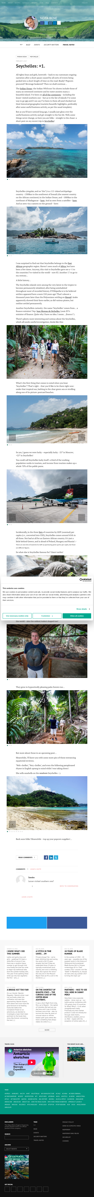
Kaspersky (66, 1130)
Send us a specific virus (71, 1126)
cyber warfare (11, 1096)
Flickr (39, 1189)
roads (8, 1105)
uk (69, 1105)
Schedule (25, 3)
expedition (29, 1096)
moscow (9, 1102)
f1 (36, 1096)
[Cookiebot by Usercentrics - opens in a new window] (81, 580)
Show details (81, 609)
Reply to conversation (69, 886)
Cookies (65, 1141)
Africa (63, 266)
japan (24, 1099)
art (28, 1094)
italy (7, 1099)
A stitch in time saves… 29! (43, 952)
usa (73, 1105)
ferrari (51, 1096)
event (21, 1096)
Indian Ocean (26, 88)
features (43, 1096)
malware (80, 1099)
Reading (34, 3)
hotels (64, 1096)
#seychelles (34, 56)
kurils (52, 1099)
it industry (16, 1099)
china (65, 1094)
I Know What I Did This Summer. (16, 952)
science (23, 1105)
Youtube (32, 1189)
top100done (61, 1105)
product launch (75, 1102)
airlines (15, 1094)
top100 (51, 1105)
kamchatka (33, 1099)
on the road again (39, 1102)
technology (32, 1105)
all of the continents (52, 94)
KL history (43, 1099)
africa (8, 1094)
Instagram (50, 23)
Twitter (46, 23)
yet (26, 100)
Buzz (28, 45)
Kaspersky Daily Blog (70, 1133)
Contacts (54, 3)
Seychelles (49, 121)
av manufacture (48, 1094)
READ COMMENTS (26, 857)
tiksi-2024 (43, 1105)
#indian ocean (22, 56)
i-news (72, 1096)
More (47, 1030)
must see (26, 1102)
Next (81, 172)
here (42, 200)
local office (61, 1099)
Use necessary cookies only (17, 616)
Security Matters (51, 45)
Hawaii (68, 297)
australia (35, 1094)
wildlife (8, 1107)
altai (23, 1094)
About (10, 3)
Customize (45, 616)
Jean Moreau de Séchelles (48, 311)
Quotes (17, 3)
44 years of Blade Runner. (74, 952)
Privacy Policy (68, 1122)
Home (4, 3)
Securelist (66, 1137)
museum (17, 1102)
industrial (81, 1096)
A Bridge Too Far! (18, 989)
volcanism (82, 1105)
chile (59, 1094)
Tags (47, 3)
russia (15, 1105)
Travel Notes (68, 45)
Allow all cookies (77, 616)
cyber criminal (75, 1094)
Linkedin (55, 23)
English (85, 3)
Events (37, 45)
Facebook (42, 23)
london (71, 1099)
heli (58, 1096)
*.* (21, 45)
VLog (41, 3)
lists (41, 532)
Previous (12, 172)
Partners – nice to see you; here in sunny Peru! (76, 992)
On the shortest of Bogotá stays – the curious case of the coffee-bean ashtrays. (46, 994)
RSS (45, 1189)
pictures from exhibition (58, 1102)
